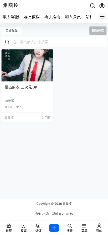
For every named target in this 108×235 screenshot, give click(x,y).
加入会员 (73, 16)
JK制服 (9, 101)
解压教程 (32, 16)
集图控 (67, 203)
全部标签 (12, 30)
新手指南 (52, 16)
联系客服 (11, 16)
